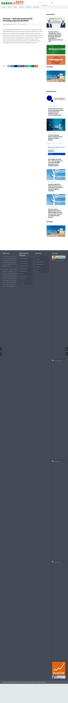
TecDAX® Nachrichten (24, 266)
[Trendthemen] (56, 60)
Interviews (21, 281)
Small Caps (22, 273)
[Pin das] (22, 66)
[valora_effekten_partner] (58, 677)
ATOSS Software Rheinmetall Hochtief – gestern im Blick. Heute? (55, 137)
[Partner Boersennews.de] (58, 611)
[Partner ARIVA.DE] (58, 510)
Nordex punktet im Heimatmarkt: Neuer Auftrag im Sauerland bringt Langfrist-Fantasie (55, 187)
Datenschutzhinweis (39, 264)
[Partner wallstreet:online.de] (58, 410)
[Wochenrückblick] (56, 49)
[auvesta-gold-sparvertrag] (56, 76)
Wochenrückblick (23, 278)
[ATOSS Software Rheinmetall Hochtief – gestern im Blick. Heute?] (56, 125)
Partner (37, 269)
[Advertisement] (23, 54)
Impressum (38, 259)
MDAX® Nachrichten (23, 261)
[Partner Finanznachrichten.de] (58, 309)
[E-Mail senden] (9, 66)
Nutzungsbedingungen (40, 261)
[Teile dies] (12, 66)
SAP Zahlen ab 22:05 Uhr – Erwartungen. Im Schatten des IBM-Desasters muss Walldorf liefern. (55, 162)
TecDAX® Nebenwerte (24, 263)
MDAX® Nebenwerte (23, 258)
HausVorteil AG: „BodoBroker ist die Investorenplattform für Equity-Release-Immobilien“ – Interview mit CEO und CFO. (55, 36)
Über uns (37, 256)
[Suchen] (51, 2)
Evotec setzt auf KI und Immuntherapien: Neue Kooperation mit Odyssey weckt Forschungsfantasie (55, 112)
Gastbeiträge (22, 283)
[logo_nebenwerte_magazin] (12, 3)
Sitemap (37, 271)
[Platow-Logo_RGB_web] (58, 668)
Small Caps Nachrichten (24, 276)
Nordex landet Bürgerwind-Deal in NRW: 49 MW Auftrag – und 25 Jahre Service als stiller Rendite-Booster (55, 213)
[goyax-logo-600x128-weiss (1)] (58, 257)
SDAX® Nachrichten (23, 271)
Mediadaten (38, 266)
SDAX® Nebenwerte (23, 268)
